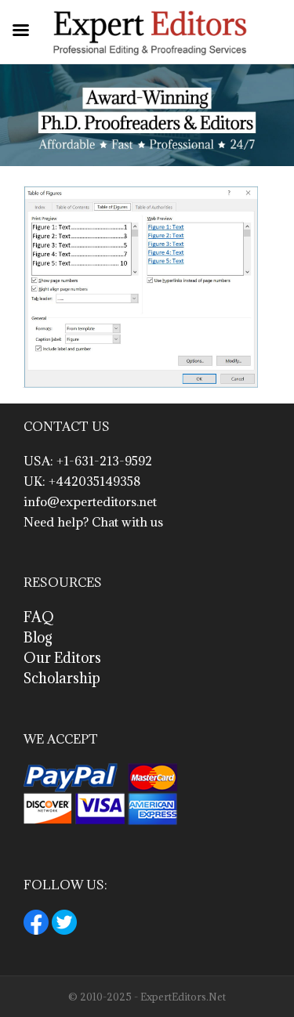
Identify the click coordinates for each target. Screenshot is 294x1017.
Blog (38, 637)
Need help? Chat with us (93, 522)
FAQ (39, 617)
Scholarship (62, 678)
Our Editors (62, 658)
